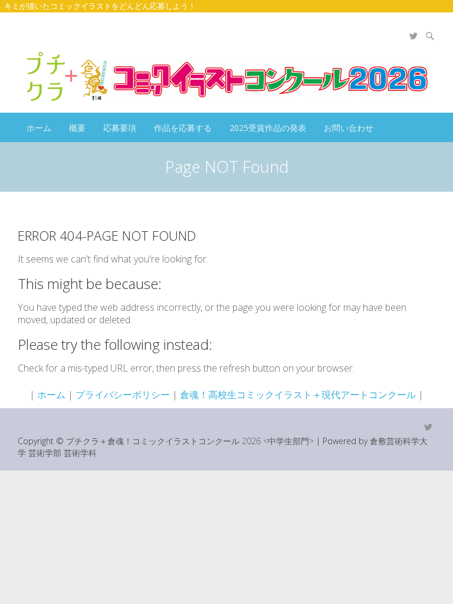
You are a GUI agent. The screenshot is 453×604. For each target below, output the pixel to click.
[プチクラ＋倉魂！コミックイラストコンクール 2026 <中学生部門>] (226, 76)
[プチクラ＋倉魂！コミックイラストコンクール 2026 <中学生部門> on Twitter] (413, 36)
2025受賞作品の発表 (267, 127)
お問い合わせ (348, 127)
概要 (77, 127)
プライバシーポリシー (123, 394)
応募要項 (119, 127)
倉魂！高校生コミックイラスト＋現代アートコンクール (298, 394)
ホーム (39, 127)
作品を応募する (183, 127)
